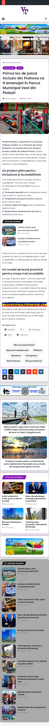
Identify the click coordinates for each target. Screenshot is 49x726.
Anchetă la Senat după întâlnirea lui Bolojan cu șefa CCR (31, 679)
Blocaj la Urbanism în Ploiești (11, 523)
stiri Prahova (14, 361)
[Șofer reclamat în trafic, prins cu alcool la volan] (12, 488)
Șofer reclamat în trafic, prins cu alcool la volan (12, 498)
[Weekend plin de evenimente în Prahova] (9, 713)
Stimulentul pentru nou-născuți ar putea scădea (32, 662)
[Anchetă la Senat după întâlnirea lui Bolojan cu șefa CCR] (9, 682)
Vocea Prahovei (34, 361)
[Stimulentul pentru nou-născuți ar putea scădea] (9, 667)
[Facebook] (4, 371)
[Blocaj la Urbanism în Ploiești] (12, 514)
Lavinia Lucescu (10, 98)
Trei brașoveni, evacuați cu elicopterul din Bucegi (36, 524)
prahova (17, 355)
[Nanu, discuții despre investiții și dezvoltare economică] (36, 488)
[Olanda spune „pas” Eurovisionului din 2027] (9, 230)
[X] (10, 371)
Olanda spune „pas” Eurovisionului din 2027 (28, 570)
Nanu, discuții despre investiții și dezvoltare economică (36, 498)
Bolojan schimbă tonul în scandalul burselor (29, 585)
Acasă (6, 63)
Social (20, 68)
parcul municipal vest (18, 350)
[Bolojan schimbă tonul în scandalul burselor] (9, 241)
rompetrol (32, 355)
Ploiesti (38, 350)
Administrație (16, 63)
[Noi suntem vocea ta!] (24, 10)
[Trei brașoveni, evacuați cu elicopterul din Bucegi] (36, 514)
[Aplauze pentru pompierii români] (9, 697)
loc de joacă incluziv (25, 345)
